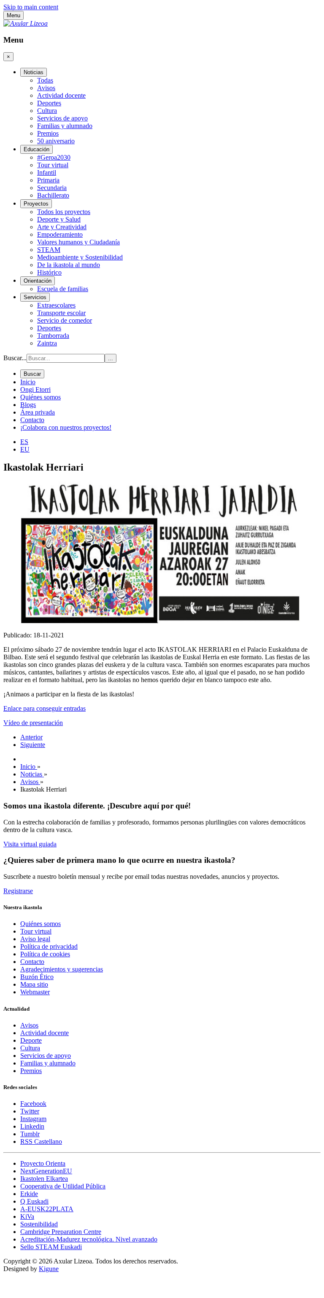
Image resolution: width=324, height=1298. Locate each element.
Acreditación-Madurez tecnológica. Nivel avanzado (88, 1239)
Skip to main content (30, 7)
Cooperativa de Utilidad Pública (62, 1186)
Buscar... (15, 357)
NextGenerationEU (46, 1171)
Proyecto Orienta (42, 1163)
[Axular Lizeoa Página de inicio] (25, 23)
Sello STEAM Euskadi (51, 1246)
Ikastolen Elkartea (44, 1178)
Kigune (49, 1268)
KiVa (27, 1216)
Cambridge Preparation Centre (60, 1231)
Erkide (29, 1193)
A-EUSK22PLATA (46, 1208)
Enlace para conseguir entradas (44, 708)
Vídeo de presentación (33, 722)
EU (25, 449)
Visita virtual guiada (30, 844)
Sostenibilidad (39, 1224)
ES (24, 441)
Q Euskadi (34, 1201)
